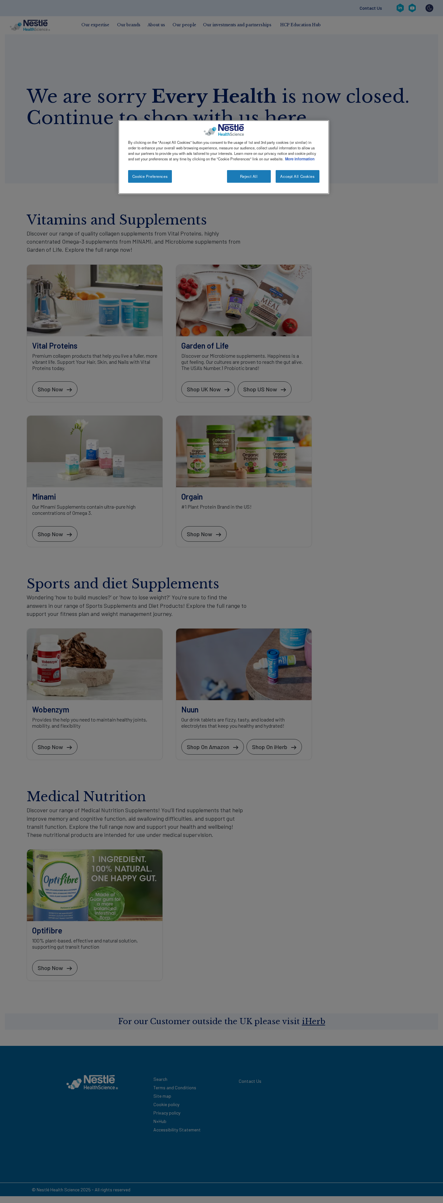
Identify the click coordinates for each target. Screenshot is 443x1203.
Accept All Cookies (297, 176)
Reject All (249, 176)
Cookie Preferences (150, 176)
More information (300, 158)
